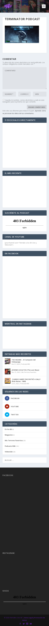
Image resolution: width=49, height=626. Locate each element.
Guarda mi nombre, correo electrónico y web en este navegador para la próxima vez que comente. (23, 101)
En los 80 (8, 429)
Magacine (9, 435)
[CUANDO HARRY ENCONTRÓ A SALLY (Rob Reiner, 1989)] (7, 381)
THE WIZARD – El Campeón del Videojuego (24, 361)
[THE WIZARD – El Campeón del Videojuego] (7, 361)
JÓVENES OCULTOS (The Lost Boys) (25, 370)
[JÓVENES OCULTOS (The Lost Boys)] (7, 371)
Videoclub (9, 452)
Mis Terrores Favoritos (29, 372)
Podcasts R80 (25, 364)
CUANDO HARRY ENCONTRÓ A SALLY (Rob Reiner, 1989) (26, 380)
